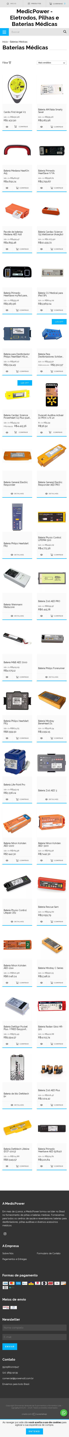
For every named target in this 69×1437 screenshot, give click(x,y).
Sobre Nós (7, 1253)
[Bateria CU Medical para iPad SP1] (42, 310)
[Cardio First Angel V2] (7, 126)
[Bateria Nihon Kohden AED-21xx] (7, 982)
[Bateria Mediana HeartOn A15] (7, 188)
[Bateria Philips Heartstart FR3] (7, 738)
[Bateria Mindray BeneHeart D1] (42, 738)
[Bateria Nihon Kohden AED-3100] (42, 860)
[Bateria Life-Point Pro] (7, 799)
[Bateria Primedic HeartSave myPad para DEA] (7, 310)
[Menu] (4, 32)
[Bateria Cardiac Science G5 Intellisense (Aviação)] (42, 249)
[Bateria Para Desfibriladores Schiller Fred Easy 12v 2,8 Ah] (42, 371)
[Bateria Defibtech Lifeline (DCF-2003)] (7, 1166)
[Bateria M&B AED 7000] (7, 677)
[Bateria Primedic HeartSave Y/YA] (42, 188)
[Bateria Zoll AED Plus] (42, 1105)
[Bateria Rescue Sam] (42, 921)
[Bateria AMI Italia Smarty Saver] (42, 126)
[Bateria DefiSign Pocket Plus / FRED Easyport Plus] (7, 1043)
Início (5, 41)
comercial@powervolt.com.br (18, 1378)
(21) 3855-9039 (10, 1372)
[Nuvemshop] (34, 1414)
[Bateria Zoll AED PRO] (42, 615)
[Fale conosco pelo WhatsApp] (63, 1412)
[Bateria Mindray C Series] (42, 982)
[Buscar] (65, 31)
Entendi (34, 1431)
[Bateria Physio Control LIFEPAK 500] (42, 554)
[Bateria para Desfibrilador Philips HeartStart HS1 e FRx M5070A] (7, 371)
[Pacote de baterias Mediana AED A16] (7, 249)
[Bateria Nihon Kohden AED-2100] (7, 860)
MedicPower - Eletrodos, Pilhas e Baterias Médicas (34, 17)
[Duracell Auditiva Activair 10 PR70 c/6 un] (42, 432)
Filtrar (5, 62)
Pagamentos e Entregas (14, 1259)
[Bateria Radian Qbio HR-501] (42, 1043)
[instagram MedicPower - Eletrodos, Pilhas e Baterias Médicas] (5, 1234)
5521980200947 (10, 1367)
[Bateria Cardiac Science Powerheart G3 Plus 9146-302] (7, 432)
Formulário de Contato (48, 1253)
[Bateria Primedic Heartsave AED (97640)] (42, 1166)
